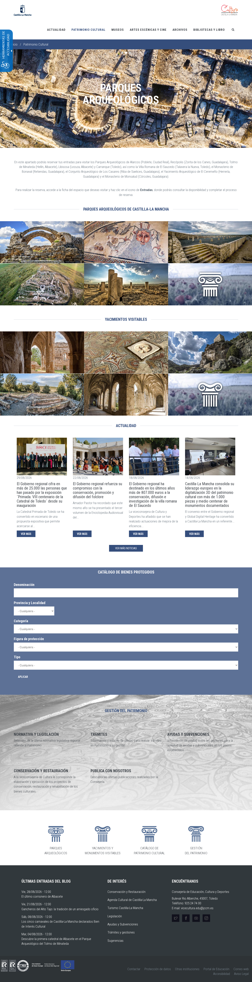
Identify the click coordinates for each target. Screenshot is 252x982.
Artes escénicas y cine (148, 30)
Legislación (114, 916)
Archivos (179, 30)
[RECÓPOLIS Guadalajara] (42, 242)
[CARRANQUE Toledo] (126, 242)
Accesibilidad (221, 974)
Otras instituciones (187, 969)
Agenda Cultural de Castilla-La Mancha (132, 900)
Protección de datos (158, 969)
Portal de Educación (216, 969)
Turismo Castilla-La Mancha (125, 908)
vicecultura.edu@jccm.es (197, 908)
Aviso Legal (241, 974)
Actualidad (56, 30)
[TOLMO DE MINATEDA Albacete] (126, 284)
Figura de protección (29, 639)
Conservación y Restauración (126, 892)
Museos (117, 30)
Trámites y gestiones (121, 932)
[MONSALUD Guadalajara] (126, 395)
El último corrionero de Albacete (42, 896)
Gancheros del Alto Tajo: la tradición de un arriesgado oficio (59, 909)
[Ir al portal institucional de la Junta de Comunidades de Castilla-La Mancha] (22, 10)
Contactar (133, 969)
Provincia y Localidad (29, 603)
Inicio (14, 44)
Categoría (21, 621)
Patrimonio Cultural (88, 30)
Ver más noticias (126, 548)
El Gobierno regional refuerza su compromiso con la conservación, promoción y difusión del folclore (97, 490)
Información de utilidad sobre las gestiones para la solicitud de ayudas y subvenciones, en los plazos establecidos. (200, 745)
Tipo (17, 657)
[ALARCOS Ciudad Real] (42, 284)
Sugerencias (115, 941)
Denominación (24, 585)
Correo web (241, 969)
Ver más (26, 533)
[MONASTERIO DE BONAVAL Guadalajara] (42, 352)
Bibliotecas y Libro (209, 30)
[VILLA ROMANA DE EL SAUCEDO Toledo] (126, 352)
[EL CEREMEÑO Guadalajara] (42, 395)
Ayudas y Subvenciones (122, 924)
